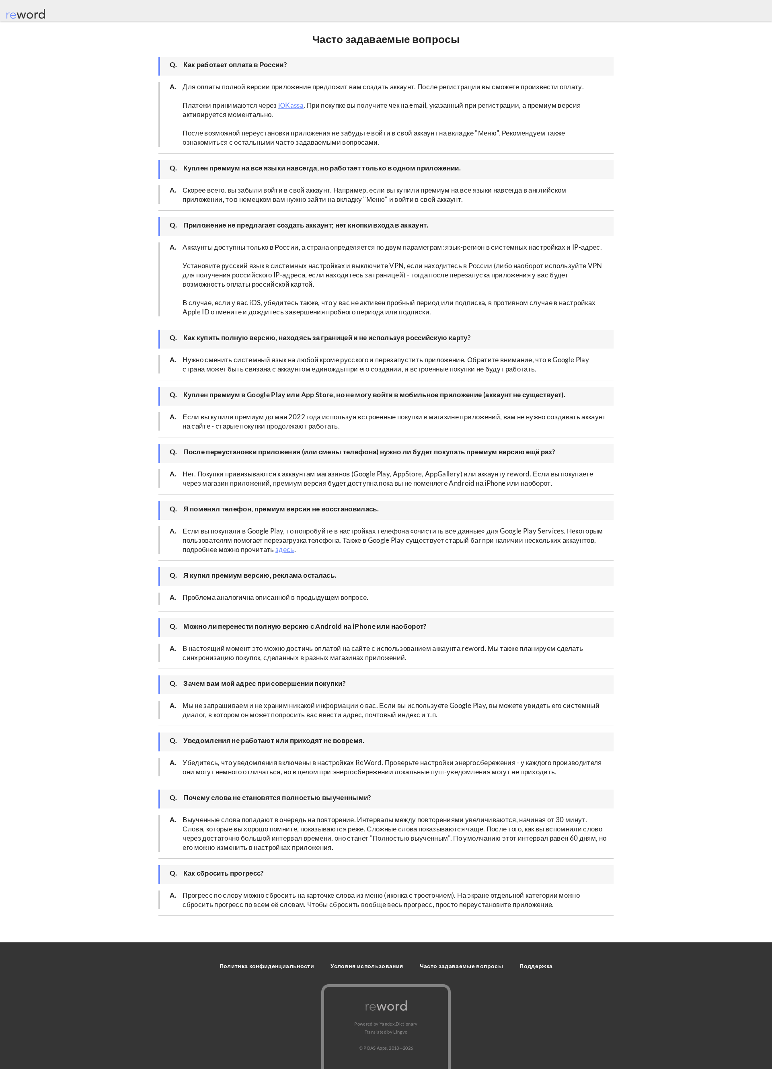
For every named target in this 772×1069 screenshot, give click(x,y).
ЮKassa (291, 105)
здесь (284, 549)
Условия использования (367, 965)
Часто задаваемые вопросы (461, 965)
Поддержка (535, 965)
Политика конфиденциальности (267, 965)
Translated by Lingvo (386, 1031)
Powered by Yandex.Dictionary (386, 1023)
